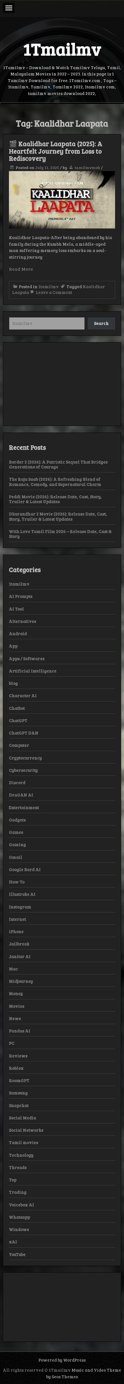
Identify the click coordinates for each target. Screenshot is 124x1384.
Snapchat (19, 1105)
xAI (13, 1242)
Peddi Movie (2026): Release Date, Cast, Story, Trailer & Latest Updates (55, 499)
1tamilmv (48, 286)
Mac (13, 969)
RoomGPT (19, 1080)
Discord (17, 782)
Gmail (15, 857)
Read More (21, 269)
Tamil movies (23, 1142)
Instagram (20, 907)
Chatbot (17, 708)
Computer (19, 745)
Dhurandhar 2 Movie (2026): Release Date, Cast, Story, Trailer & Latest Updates (58, 516)
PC (11, 1043)
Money (16, 993)
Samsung (18, 1093)
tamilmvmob (87, 167)
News (15, 1018)
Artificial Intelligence (33, 671)
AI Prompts (20, 596)
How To (17, 882)
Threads (18, 1167)
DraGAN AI (21, 795)
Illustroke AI (22, 894)
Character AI (23, 695)
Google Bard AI (25, 869)
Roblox (16, 1068)
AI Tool (16, 609)
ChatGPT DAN (23, 733)
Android (18, 633)
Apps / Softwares (26, 658)
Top (12, 1180)
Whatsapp (19, 1217)
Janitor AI (20, 956)
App (13, 646)
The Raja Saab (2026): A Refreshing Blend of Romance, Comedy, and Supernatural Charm (55, 481)
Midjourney (21, 981)
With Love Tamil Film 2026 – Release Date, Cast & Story (60, 533)
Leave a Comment (53, 292)
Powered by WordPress (62, 1360)
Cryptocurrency (25, 758)
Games (16, 832)
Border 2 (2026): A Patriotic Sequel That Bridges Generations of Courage (58, 464)
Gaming (17, 844)
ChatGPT (18, 720)
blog (13, 683)
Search (101, 323)
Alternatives (22, 621)
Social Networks (26, 1130)
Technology (21, 1155)
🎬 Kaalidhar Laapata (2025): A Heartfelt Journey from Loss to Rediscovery (55, 151)
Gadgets (17, 820)
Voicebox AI (21, 1204)
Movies (16, 1006)
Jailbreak (19, 944)
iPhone (16, 931)
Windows (19, 1229)
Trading (18, 1192)
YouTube (17, 1254)
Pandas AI (19, 1031)
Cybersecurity (23, 770)
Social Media (22, 1118)
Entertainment (24, 807)
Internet (17, 919)
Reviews (18, 1056)
